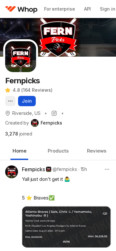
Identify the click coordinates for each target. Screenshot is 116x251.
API (87, 9)
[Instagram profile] (54, 113)
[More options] (10, 101)
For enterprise (59, 9)
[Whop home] (21, 9)
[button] (66, 227)
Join (27, 101)
